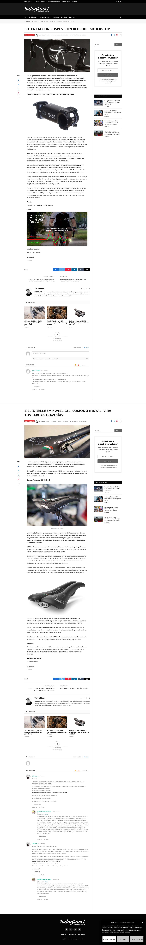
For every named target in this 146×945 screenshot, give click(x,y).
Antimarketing (80, 939)
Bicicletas (32, 17)
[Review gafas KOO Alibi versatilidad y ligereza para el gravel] (98, 113)
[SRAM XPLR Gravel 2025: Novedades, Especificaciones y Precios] (57, 312)
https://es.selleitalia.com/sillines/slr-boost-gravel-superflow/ (50, 792)
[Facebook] (18, 80)
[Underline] (38, 359)
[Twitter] (18, 84)
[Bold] (33, 359)
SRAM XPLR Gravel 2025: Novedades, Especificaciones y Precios (57, 323)
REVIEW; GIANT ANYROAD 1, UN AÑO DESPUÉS (74, 688)
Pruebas (64, 17)
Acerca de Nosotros (41, 1)
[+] (57, 358)
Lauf (82, 142)
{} (54, 358)
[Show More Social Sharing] (120, 35)
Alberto (46, 814)
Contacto (74, 1)
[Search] (121, 17)
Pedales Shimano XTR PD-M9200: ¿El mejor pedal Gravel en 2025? (79, 323)
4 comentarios (74, 421)
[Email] (18, 97)
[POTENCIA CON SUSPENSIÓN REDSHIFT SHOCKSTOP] (57, 55)
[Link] (52, 359)
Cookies (63, 935)
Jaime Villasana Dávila (44, 812)
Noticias (56, 17)
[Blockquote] (47, 359)
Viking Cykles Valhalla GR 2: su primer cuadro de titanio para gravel (112, 102)
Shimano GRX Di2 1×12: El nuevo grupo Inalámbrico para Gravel (33, 323)
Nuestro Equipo (66, 1)
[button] (142, 923)
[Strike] (40, 359)
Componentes (44, 17)
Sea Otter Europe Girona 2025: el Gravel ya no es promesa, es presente (111, 122)
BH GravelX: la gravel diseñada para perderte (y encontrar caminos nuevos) (112, 132)
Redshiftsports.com (33, 252)
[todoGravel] (37, 9)
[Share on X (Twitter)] (114, 35)
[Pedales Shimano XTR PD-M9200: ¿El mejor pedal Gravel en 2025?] (79, 312)
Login (87, 347)
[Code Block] (50, 359)
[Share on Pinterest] (117, 35)
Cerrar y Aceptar (109, 939)
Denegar (123, 939)
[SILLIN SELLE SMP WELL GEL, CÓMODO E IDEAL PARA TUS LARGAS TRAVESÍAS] (57, 441)
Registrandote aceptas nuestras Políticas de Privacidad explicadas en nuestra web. (108, 81)
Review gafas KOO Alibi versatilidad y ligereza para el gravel (113, 112)
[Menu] (25, 17)
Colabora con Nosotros (54, 1)
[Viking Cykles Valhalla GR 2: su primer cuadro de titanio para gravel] (98, 103)
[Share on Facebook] (111, 35)
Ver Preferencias (137, 939)
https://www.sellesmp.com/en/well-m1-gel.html (46, 861)
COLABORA (81, 935)
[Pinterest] (18, 93)
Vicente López (45, 35)
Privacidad (72, 935)
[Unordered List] (45, 359)
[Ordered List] (43, 359)
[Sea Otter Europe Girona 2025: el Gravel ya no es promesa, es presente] (98, 123)
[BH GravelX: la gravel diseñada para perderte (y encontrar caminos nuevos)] (98, 133)
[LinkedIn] (18, 88)
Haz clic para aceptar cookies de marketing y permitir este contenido (57, 229)
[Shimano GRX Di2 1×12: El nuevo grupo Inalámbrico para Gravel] (34, 312)
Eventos (71, 17)
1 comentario (74, 35)
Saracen (29, 144)
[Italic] (35, 359)
